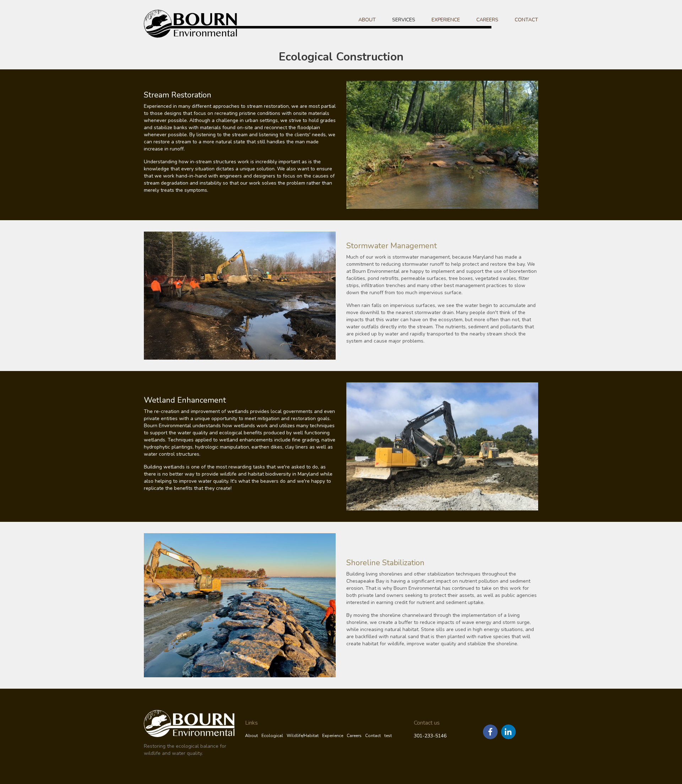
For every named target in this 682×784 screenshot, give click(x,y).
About (367, 19)
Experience (446, 19)
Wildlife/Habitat (303, 735)
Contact (526, 19)
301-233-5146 (430, 735)
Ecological (272, 735)
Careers (487, 19)
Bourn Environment (203, 23)
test (388, 735)
